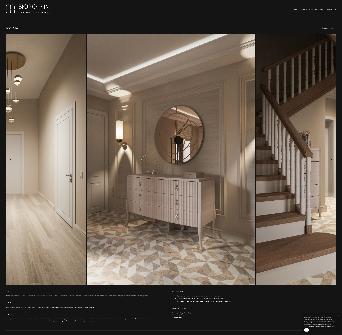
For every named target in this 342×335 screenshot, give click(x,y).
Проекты (304, 9)
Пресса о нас (319, 9)
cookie (319, 317)
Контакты (329, 9)
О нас (311, 9)
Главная (296, 9)
